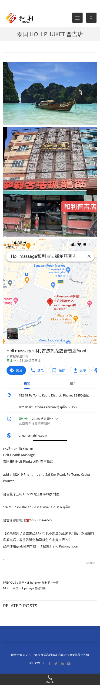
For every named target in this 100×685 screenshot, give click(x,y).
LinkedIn (62, 663)
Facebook (50, 663)
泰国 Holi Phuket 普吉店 (50, 34)
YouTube (68, 663)
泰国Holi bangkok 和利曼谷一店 (39, 583)
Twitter (56, 663)
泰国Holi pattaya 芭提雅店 (29, 588)
